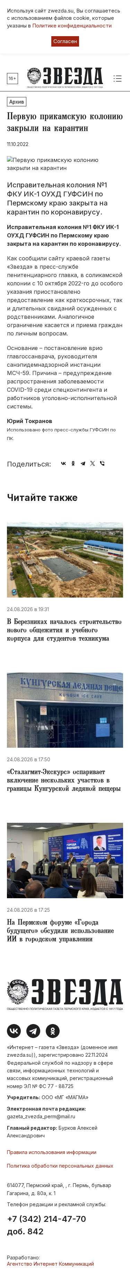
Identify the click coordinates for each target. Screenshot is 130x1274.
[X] (92, 463)
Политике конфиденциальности (72, 25)
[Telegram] (83, 463)
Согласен (65, 41)
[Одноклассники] (73, 463)
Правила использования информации (51, 1152)
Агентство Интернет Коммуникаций (50, 1264)
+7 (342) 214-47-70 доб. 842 (46, 1225)
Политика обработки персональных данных (60, 1166)
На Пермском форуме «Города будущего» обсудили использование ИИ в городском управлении (60, 931)
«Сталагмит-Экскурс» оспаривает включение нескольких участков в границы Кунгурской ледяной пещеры (64, 781)
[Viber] (102, 463)
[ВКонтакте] (63, 463)
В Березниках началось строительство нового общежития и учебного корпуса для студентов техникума (64, 630)
